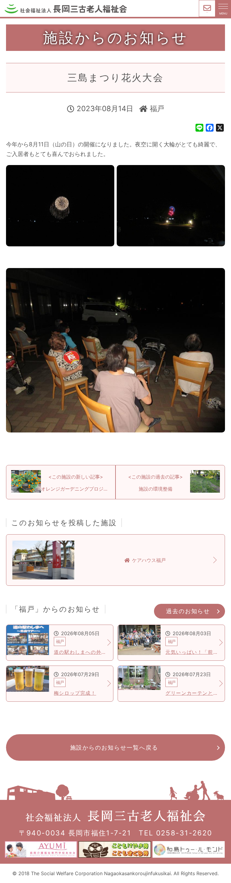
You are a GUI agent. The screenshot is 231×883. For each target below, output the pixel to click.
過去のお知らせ (188, 611)
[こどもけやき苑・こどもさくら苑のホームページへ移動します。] (115, 849)
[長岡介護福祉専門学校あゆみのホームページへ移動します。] (42, 849)
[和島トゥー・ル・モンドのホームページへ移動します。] (189, 849)
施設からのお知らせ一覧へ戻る (114, 747)
